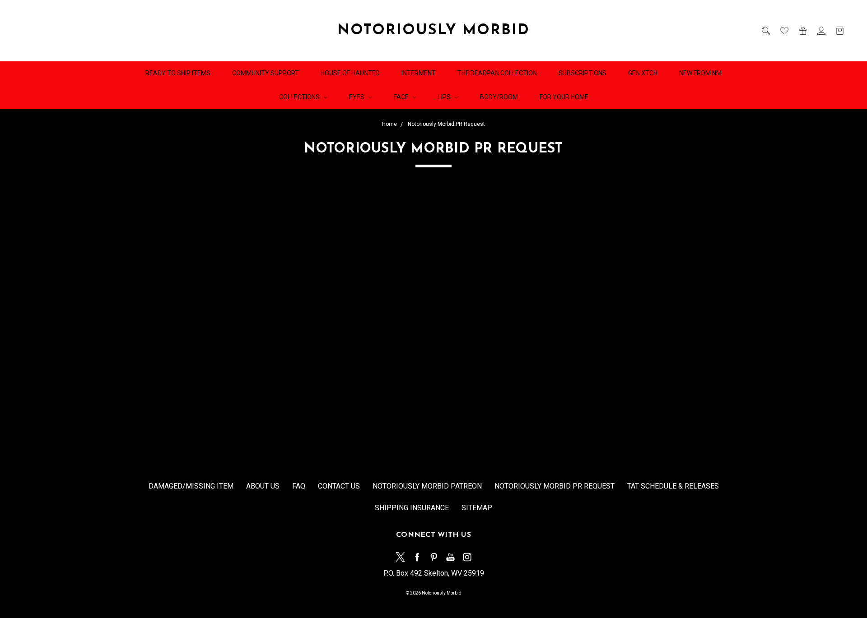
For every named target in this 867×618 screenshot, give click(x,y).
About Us (263, 486)
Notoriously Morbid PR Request (554, 486)
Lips (445, 97)
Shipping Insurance (412, 507)
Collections (300, 97)
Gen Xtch (642, 73)
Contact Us (339, 486)
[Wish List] (783, 30)
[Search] (765, 30)
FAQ (298, 486)
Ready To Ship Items (177, 73)
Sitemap (476, 507)
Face (402, 97)
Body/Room (499, 97)
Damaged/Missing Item (191, 486)
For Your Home (564, 97)
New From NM (700, 73)
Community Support (265, 73)
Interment (418, 73)
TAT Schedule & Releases (673, 486)
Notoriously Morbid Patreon (427, 486)
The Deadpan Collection (497, 73)
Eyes (357, 97)
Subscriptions (582, 73)
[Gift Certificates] (802, 30)
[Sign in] (820, 30)
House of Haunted (350, 73)
